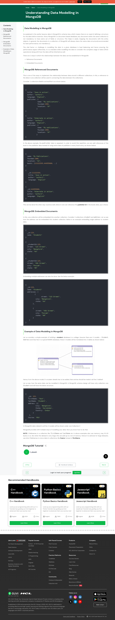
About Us (92, 554)
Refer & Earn (100, 605)
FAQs (91, 547)
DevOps (10, 561)
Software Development (15, 551)
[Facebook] (70, 597)
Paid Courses (53, 544)
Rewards (71, 575)
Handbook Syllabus (67, 465)
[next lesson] (104, 472)
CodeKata (52, 558)
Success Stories (74, 558)
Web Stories (72, 572)
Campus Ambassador (55, 580)
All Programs (12, 569)
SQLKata (51, 565)
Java (29, 549)
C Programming (33, 556)
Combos (51, 550)
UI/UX (10, 557)
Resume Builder (75, 585)
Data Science (12, 547)
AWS (29, 559)
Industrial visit (53, 583)
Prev (28, 465)
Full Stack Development (15, 544)
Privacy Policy (81, 616)
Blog (70, 569)
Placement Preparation (76, 547)
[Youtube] (80, 601)
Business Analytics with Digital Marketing (15, 565)
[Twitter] (70, 601)
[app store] (100, 594)
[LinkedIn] (80, 597)
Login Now (77, 472)
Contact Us (92, 550)
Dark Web (31, 566)
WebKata (51, 562)
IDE (50, 572)
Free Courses (53, 547)
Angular (30, 563)
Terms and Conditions (69, 616)
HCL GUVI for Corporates (77, 550)
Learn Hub (72, 562)
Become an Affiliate (75, 582)
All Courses (32, 569)
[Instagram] (75, 597)
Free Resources (73, 565)
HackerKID (72, 544)
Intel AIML (11, 554)
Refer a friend (73, 579)
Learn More (26, 523)
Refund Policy (93, 544)
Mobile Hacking (33, 552)
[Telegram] (75, 601)
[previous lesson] (27, 472)
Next (103, 465)
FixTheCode (52, 569)
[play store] (100, 599)
